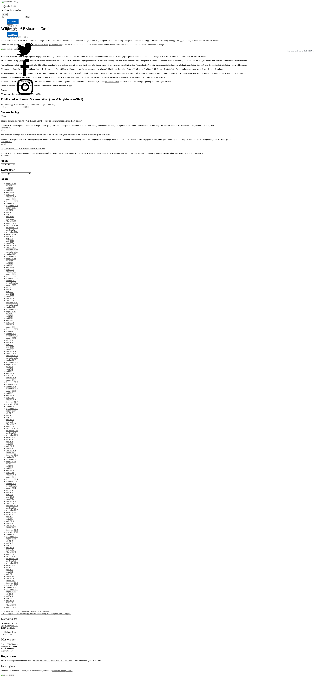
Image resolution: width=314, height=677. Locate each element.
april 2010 (10, 601)
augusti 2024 (11, 234)
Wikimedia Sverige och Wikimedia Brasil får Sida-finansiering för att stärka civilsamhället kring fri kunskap (55, 134)
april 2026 (10, 192)
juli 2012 (9, 541)
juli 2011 (9, 567)
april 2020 (10, 347)
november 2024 (12, 228)
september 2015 (12, 459)
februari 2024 (11, 245)
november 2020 (12, 331)
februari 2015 (11, 475)
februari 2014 (11, 501)
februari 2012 (11, 552)
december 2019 (12, 356)
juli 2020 (9, 340)
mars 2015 (10, 473)
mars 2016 (10, 448)
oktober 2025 (11, 203)
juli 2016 (9, 439)
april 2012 (10, 548)
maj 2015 (9, 468)
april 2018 (10, 395)
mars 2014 (10, 499)
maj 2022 (9, 292)
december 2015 (12, 455)
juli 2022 (9, 287)
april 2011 (10, 574)
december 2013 (12, 506)
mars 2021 (10, 323)
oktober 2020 (11, 334)
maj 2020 (9, 345)
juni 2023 (9, 263)
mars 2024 (10, 243)
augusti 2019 (11, 364)
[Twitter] (25, 58)
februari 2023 (11, 272)
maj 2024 (9, 239)
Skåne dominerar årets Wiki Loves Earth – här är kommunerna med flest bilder (41, 121)
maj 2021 (9, 318)
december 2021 (12, 303)
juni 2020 (9, 342)
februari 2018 (11, 400)
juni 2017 (9, 415)
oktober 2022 (11, 281)
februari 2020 (11, 351)
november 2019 (12, 358)
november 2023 (12, 252)
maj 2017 (9, 417)
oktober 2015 (11, 457)
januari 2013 (11, 528)
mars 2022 (10, 296)
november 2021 (12, 305)
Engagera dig (12, 26)
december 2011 (12, 556)
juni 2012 (9, 543)
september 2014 (12, 486)
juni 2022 (9, 289)
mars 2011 (10, 576)
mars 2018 (10, 398)
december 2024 (12, 225)
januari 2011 (10, 581)
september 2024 (12, 232)
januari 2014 (11, 503)
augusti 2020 (11, 338)
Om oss (10, 24)
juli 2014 (9, 490)
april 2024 (10, 241)
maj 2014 (9, 495)
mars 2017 (10, 422)
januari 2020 (11, 353)
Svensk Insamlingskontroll (62, 671)
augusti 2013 (11, 512)
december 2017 (12, 402)
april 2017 (10, 420)
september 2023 (12, 256)
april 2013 (10, 521)
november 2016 (12, 431)
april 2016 (10, 446)
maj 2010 (9, 598)
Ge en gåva (12, 35)
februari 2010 (11, 605)
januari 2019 (11, 380)
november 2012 (12, 532)
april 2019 (10, 373)
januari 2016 (11, 453)
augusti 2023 (11, 259)
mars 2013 (10, 523)
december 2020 (12, 329)
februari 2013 (11, 526)
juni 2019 (9, 369)
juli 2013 (9, 514)
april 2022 (10, 294)
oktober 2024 (11, 230)
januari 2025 (11, 223)
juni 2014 (9, 492)
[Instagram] (25, 95)
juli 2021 (9, 314)
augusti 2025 (11, 208)
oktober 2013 (11, 508)
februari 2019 (11, 378)
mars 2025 (10, 219)
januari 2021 (11, 327)
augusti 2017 (11, 411)
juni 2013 (9, 517)
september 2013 (12, 510)
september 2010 (12, 589)
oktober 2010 (11, 587)
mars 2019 (10, 375)
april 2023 (10, 267)
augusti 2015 (11, 462)
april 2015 (10, 470)
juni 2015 (9, 466)
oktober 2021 (11, 307)
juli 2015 (9, 464)
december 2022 (12, 276)
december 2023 (12, 250)
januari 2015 (11, 477)
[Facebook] (25, 77)
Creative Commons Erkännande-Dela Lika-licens (53, 661)
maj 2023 (9, 265)
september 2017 (12, 409)
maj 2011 (9, 572)
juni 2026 (9, 188)
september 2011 (12, 563)
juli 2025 (9, 210)
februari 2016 (11, 450)
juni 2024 (9, 236)
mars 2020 (10, 349)
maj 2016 (9, 444)
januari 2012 (11, 554)
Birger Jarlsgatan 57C (9, 626)
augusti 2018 (11, 391)
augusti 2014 (11, 488)
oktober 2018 (11, 387)
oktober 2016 (11, 433)
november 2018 (12, 384)
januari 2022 (11, 300)
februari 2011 (11, 578)
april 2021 (10, 320)
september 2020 (12, 336)
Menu (5, 14)
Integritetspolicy (7, 651)
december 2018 (12, 382)
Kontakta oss (12, 30)
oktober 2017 (11, 406)
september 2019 (12, 362)
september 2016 (12, 435)
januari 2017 (11, 426)
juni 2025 (9, 212)
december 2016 (12, 428)
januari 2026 (11, 199)
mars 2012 (10, 550)
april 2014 (10, 497)
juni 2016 (9, 442)
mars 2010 (10, 603)
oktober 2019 (11, 360)
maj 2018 (9, 393)
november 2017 (12, 404)
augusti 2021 (11, 311)
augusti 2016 (11, 437)
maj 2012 (9, 545)
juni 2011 (9, 570)
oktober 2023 (11, 254)
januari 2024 (11, 248)
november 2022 (12, 278)
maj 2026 (9, 190)
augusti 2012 (11, 539)
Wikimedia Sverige (9, 6)
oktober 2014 (11, 484)
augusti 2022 (11, 285)
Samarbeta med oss (14, 28)
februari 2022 (11, 298)
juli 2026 (9, 186)
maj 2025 (9, 214)
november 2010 (12, 585)
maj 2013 (9, 519)
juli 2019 (9, 367)
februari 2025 (11, 221)
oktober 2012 (11, 534)
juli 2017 (9, 413)
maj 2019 (9, 371)
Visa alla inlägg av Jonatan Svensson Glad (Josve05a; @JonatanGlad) (28, 104)
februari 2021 (11, 325)
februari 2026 (11, 197)
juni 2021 (9, 316)
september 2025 (12, 206)
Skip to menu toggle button (17, 37)
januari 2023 (11, 274)
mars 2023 (10, 270)
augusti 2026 (11, 184)
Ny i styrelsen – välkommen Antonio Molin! (23, 148)
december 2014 (12, 479)
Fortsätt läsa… (6, 128)
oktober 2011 (11, 561)
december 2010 (12, 583)
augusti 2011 (11, 565)
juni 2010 (9, 596)
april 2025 (10, 217)
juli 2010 (9, 594)
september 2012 (12, 537)
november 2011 (12, 559)
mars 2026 (10, 195)
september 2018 (12, 389)
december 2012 (12, 530)
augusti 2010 (11, 592)
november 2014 (12, 481)
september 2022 (12, 283)
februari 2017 (11, 424)
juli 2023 (9, 261)
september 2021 (12, 309)
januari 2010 (11, 607)
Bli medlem (12, 21)
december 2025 (12, 201)
